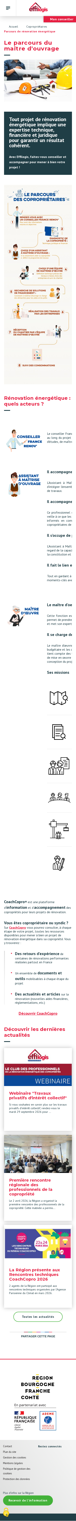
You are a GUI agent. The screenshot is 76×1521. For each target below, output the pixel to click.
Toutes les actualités (38, 1317)
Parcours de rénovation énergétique (30, 31)
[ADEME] (38, 1418)
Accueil (13, 26)
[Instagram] (40, 1463)
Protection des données (16, 1479)
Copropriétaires (36, 26)
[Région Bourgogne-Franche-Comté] (38, 1386)
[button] (38, 284)
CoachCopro (17, 927)
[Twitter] (48, 1454)
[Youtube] (56, 1454)
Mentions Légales (13, 1463)
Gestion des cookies (14, 1457)
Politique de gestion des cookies (16, 1471)
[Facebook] (40, 1454)
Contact (7, 1446)
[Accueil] (38, 8)
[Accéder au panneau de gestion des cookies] (6, 1512)
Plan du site (9, 1452)
